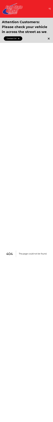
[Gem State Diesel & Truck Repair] (12, 9)
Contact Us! (12, 38)
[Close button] (48, 38)
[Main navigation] (49, 9)
